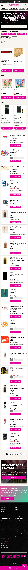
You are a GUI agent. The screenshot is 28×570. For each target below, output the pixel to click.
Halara (2, 89)
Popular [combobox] (12, 37)
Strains (2, 513)
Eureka (11, 180)
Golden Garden (13, 289)
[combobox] (12, 26)
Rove (2, 115)
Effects (2, 511)
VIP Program (4, 520)
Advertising (17, 516)
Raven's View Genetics (14, 226)
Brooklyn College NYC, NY (21, 533)
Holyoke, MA (17, 520)
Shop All (3, 507)
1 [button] (6, 454)
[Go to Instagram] (25, 556)
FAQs (2, 522)
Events (16, 513)
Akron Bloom (12, 133)
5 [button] (16, 454)
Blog (2, 525)
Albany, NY (17, 525)
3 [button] (11, 454)
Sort (11, 36)
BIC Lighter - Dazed (15, 200)
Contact (16, 509)
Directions (17, 511)
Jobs (2, 527)
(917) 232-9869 (4, 543)
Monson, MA (17, 522)
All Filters (5, 37)
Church (11, 272)
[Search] (25, 26)
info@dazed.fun (4, 545)
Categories (3, 509)
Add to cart (7, 97)
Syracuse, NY (18, 527)
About (16, 507)
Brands (2, 516)
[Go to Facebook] (22, 556)
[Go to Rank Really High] (14, 568)
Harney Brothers (13, 210)
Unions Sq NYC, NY (19, 529)
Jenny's (11, 351)
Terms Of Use (14, 563)
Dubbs (11, 336)
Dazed (11, 198)
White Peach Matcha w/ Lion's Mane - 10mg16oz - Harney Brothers (17, 388)
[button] (10, 2)
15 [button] (21, 454)
